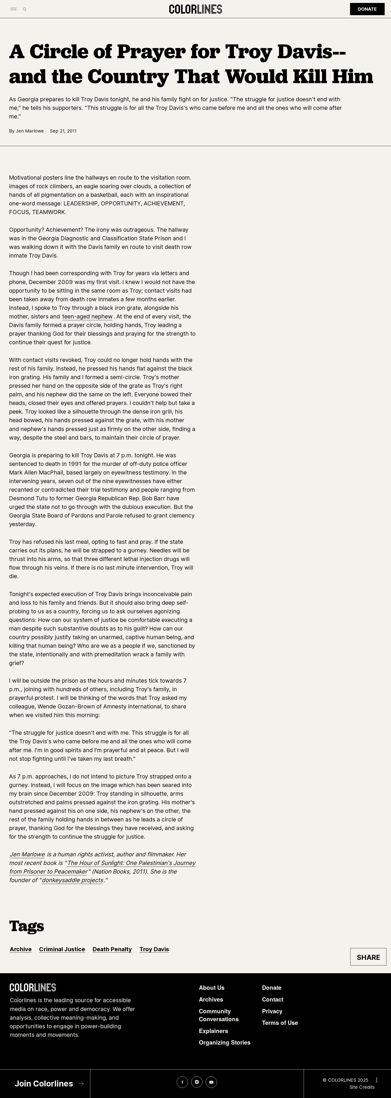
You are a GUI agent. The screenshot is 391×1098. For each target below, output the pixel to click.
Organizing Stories (224, 1042)
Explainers (213, 1031)
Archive (21, 949)
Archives (211, 999)
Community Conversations (219, 1015)
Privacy (272, 1011)
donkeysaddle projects (72, 880)
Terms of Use (280, 1023)
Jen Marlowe (27, 854)
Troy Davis (154, 949)
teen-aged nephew (87, 316)
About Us (211, 987)
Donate (367, 9)
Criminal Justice (62, 949)
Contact (272, 999)
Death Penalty (112, 949)
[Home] (195, 9)
